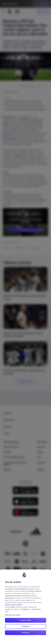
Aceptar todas (25, 620)
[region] (25, 603)
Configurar (25, 626)
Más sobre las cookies (12, 615)
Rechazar (25, 632)
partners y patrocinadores (13, 605)
